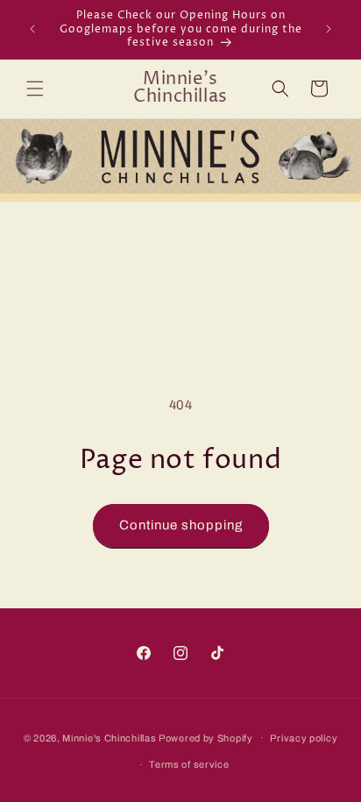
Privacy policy (303, 738)
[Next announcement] (328, 29)
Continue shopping (181, 525)
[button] (35, 88)
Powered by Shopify (206, 737)
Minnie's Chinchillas (109, 737)
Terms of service (189, 764)
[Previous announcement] (32, 29)
